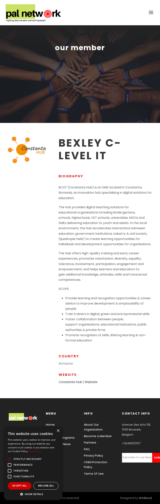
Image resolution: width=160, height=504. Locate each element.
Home (50, 425)
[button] (33, 494)
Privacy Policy (93, 455)
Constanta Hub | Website (78, 382)
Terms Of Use (94, 474)
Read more (35, 451)
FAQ (87, 449)
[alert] (33, 463)
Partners (90, 442)
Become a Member (98, 436)
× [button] (58, 430)
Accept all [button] (19, 485)
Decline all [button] (46, 485)
